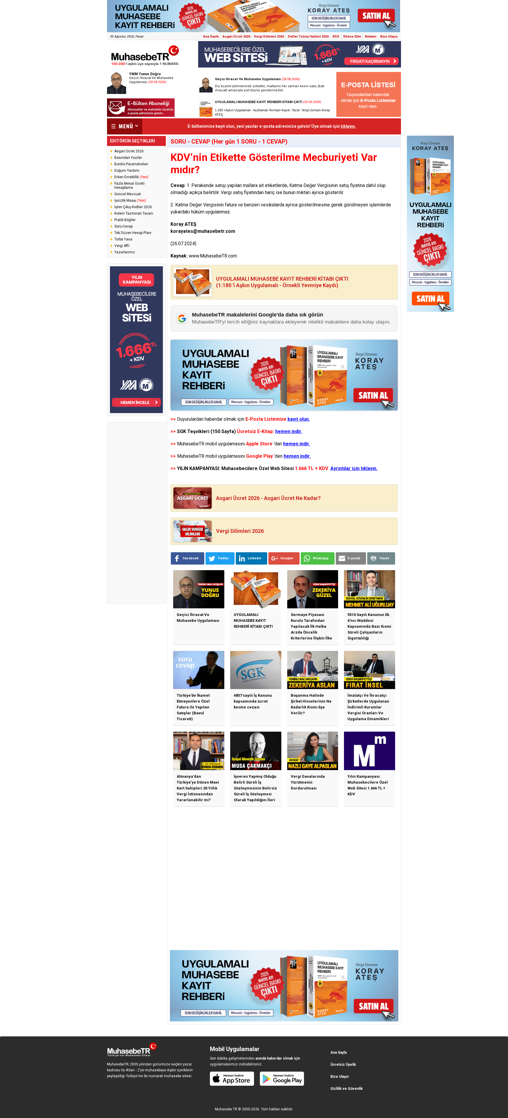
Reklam (370, 36)
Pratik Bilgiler (125, 220)
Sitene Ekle (352, 36)
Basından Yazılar (128, 158)
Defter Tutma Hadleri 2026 (308, 36)
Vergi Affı (121, 246)
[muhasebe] (145, 66)
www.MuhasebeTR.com (213, 256)
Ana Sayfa (211, 36)
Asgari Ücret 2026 (236, 36)
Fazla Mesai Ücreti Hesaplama (129, 185)
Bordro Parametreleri (131, 164)
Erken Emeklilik (131, 177)
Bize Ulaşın (389, 36)
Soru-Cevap (123, 226)
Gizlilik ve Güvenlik (346, 1089)
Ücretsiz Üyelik (343, 1065)
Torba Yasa (123, 239)
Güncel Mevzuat (127, 194)
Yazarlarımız (124, 252)
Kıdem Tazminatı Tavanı (133, 213)
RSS (335, 36)
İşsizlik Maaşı (130, 200)
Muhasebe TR (226, 1109)
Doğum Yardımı (126, 171)
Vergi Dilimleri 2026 (269, 36)
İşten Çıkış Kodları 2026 (133, 207)
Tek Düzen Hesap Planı (132, 233)
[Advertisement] (136, 513)
